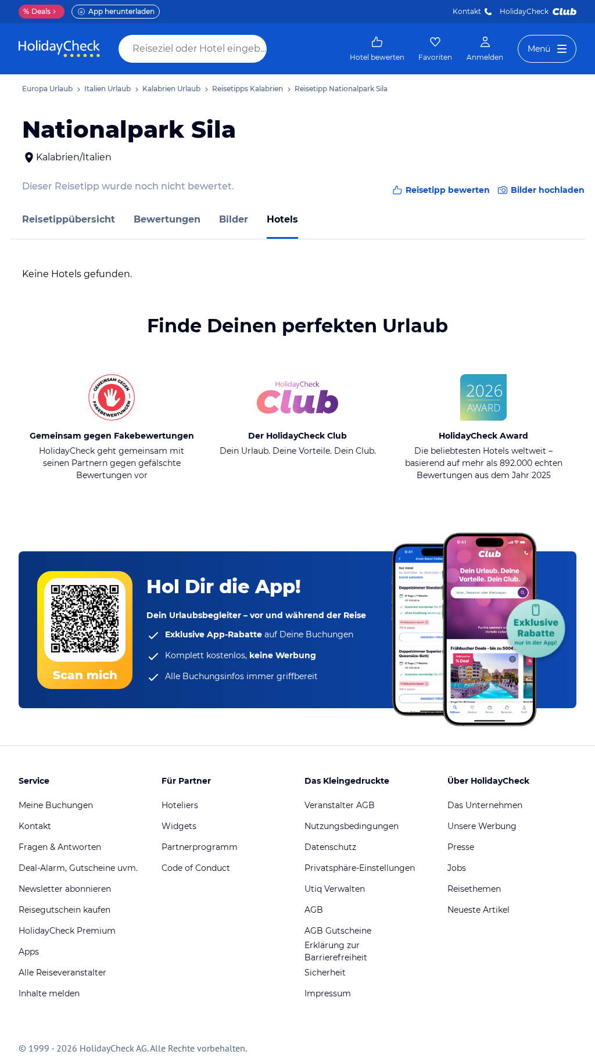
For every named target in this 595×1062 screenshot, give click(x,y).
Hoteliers (180, 805)
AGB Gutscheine (337, 930)
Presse (460, 847)
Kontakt (467, 11)
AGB (313, 910)
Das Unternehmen (484, 805)
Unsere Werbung (482, 826)
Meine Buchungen (56, 805)
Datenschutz (330, 847)
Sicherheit (325, 972)
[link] (377, 49)
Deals (37, 11)
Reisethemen (474, 889)
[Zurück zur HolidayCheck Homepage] (59, 49)
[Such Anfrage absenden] (277, 49)
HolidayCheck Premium (67, 930)
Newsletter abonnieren (65, 889)
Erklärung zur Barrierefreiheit (335, 951)
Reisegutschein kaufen (64, 910)
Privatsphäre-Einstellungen (359, 868)
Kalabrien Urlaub (171, 88)
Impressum (327, 993)
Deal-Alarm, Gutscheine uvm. (78, 868)
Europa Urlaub (47, 88)
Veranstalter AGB (339, 805)
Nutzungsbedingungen (351, 826)
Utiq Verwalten (334, 889)
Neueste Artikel (478, 910)
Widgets (179, 826)
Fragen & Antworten (60, 847)
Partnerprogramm (200, 847)
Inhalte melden (49, 993)
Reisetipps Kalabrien (247, 88)
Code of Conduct (196, 868)
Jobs (456, 868)
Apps (29, 951)
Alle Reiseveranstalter (62, 972)
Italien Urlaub (107, 88)
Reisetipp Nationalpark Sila (341, 88)
